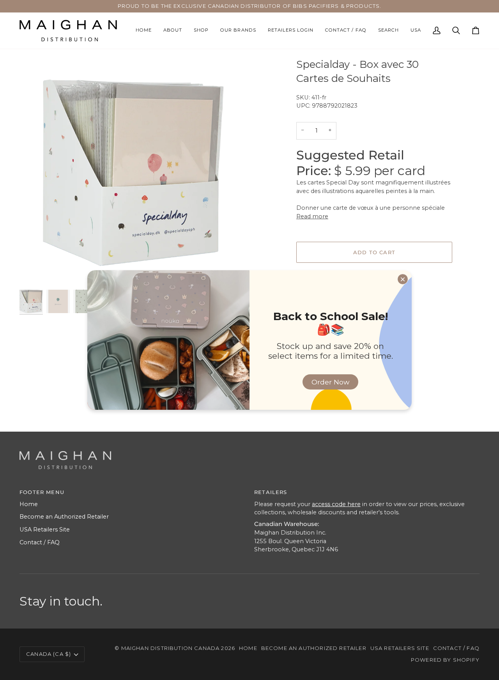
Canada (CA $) (48, 654)
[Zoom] (34, 273)
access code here (336, 504)
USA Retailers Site (44, 529)
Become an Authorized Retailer (64, 516)
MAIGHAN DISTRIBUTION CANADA (170, 648)
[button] (201, 30)
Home (28, 504)
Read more (312, 216)
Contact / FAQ (39, 542)
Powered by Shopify (445, 660)
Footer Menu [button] (41, 492)
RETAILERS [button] (270, 492)
